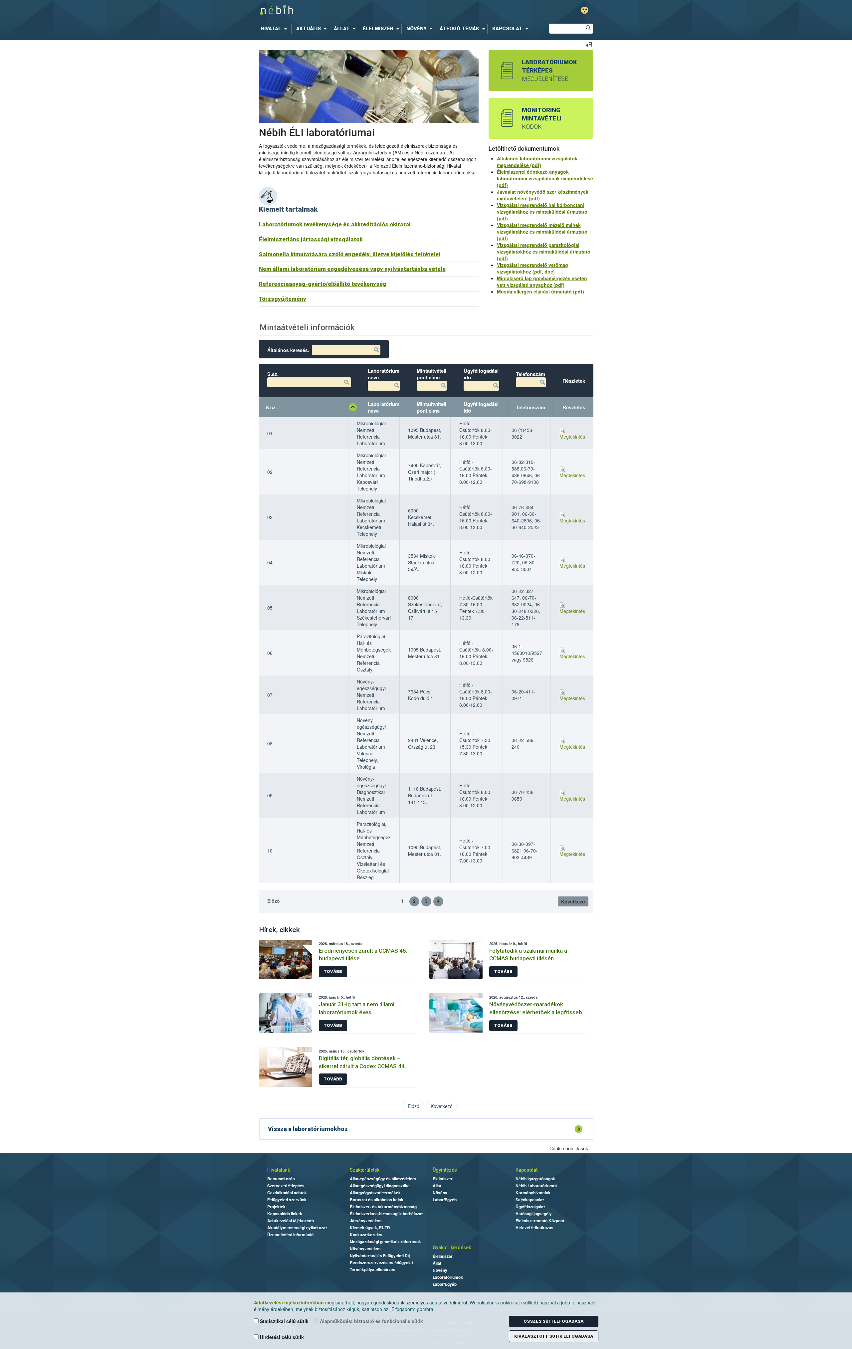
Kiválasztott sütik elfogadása (553, 1336)
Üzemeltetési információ (290, 1235)
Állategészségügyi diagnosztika (380, 1186)
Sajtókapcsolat (530, 1200)
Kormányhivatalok (533, 1193)
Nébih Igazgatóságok (535, 1179)
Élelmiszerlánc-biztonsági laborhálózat (386, 1214)
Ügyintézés (445, 1170)
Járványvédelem (366, 1221)
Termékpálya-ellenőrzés (372, 1269)
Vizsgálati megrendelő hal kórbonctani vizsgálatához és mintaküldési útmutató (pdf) (542, 212)
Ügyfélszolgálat (530, 1207)
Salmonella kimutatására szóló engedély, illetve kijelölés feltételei (349, 254)
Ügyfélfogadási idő (481, 407)
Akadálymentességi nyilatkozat (297, 1228)
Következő (573, 901)
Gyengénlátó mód (584, 10)
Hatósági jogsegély (534, 1214)
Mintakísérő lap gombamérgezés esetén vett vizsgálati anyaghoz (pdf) (542, 281)
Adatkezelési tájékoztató (290, 1221)
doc (548, 271)
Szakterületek (364, 1170)
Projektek (276, 1207)
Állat (437, 1186)
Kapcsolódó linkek (284, 1214)
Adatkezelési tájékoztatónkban (289, 1302)
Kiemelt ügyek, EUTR (370, 1228)
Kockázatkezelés (366, 1235)
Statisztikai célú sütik (284, 1321)
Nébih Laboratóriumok (537, 1186)
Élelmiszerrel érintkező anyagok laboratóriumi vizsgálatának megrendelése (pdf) (545, 178)
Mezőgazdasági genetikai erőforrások (385, 1242)
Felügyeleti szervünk (287, 1200)
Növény (440, 1193)
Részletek (573, 407)
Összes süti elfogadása (553, 1321)
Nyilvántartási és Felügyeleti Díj (380, 1255)
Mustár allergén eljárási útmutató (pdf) (540, 291)
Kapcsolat (526, 1170)
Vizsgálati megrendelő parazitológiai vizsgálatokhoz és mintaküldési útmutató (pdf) (543, 252)
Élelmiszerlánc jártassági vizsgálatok (310, 239)
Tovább (333, 971)
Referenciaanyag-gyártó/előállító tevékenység (322, 284)
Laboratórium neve (383, 407)
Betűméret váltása (589, 44)
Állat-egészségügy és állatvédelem (383, 1179)
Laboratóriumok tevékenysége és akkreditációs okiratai (335, 224)
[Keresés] (588, 29)
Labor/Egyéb (445, 1200)
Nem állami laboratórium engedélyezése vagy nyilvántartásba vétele (352, 269)
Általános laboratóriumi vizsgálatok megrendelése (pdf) (537, 161)
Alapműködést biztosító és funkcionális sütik (371, 1321)
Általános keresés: (288, 350)
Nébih (356, 10)
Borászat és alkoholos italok (376, 1200)
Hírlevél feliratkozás (534, 1228)
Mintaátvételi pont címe (431, 407)
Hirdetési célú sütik (281, 1337)
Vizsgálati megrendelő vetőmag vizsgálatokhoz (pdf (532, 268)
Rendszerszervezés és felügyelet (381, 1262)
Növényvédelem (365, 1249)
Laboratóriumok (448, 1277)
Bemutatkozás (281, 1179)
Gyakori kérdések (452, 1247)
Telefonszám (530, 407)
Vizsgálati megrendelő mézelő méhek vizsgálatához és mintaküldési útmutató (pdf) (542, 232)
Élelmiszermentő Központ (540, 1221)
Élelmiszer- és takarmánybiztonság (383, 1207)
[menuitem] (275, 29)
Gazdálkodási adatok (287, 1193)
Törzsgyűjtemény (282, 298)
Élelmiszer (443, 1179)
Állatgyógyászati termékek (375, 1193)
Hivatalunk (278, 1170)
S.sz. (271, 407)
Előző (273, 900)
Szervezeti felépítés (286, 1186)
